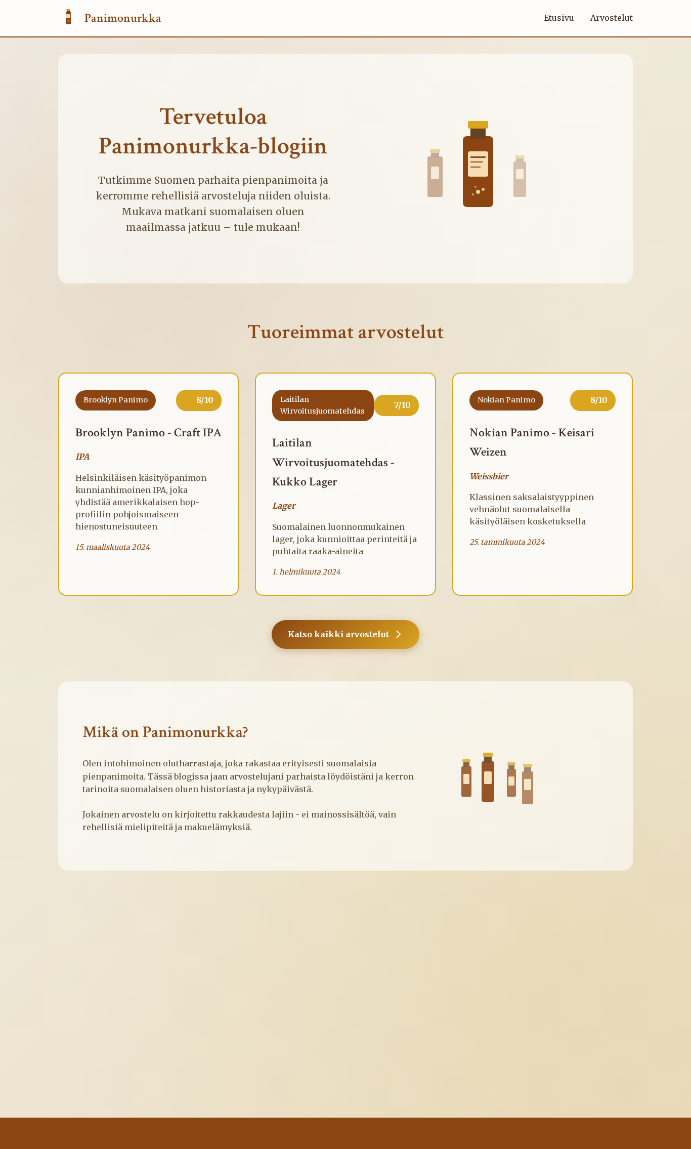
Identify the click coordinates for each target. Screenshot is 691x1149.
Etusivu (559, 18)
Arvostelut (611, 18)
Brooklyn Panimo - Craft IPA (148, 432)
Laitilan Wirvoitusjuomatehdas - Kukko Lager (333, 462)
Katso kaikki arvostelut (338, 634)
